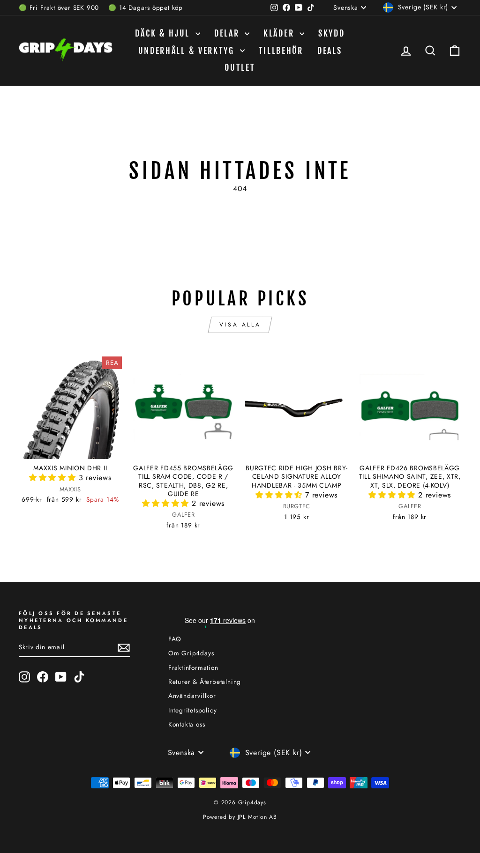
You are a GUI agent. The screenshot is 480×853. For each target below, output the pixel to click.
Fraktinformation (193, 667)
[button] (54, 477)
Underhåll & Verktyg (188, 50)
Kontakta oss (186, 724)
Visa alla (240, 324)
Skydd (331, 33)
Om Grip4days (191, 653)
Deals (329, 50)
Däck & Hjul (164, 33)
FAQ (174, 639)
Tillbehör (281, 50)
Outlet (240, 67)
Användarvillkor (192, 695)
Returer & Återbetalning (204, 681)
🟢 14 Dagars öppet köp (145, 7)
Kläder (280, 33)
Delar (228, 33)
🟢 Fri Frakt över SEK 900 (59, 7)
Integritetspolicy (192, 710)
